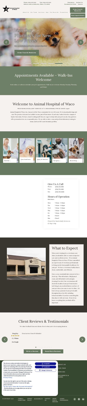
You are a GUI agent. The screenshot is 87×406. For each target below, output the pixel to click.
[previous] (6, 42)
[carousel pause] (84, 63)
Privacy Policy (7, 377)
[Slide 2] (36, 63)
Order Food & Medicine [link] (77, 10)
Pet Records (54, 12)
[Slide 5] (59, 63)
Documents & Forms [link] (70, 4)
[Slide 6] (44, 347)
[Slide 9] (49, 347)
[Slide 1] (28, 63)
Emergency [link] (71, 2)
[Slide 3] (43, 63)
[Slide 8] (47, 347)
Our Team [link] (34, 12)
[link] (11, 9)
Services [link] (41, 12)
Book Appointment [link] (77, 15)
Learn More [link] (22, 53)
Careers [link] (80, 4)
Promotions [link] (64, 12)
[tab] (51, 199)
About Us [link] (26, 12)
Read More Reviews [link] (53, 351)
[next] (81, 42)
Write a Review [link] (32, 351)
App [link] (47, 12)
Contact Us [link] (79, 2)
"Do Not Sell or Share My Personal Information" (17, 386)
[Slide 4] (51, 63)
